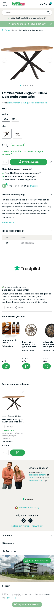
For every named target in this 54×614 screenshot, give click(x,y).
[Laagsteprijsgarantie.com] (19, 4)
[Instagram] (23, 520)
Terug (7, 30)
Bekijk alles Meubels (38, 102)
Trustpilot (34, 186)
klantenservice (35, 480)
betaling (42, 475)
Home (14, 30)
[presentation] (4, 60)
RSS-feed (11, 598)
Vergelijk (9, 307)
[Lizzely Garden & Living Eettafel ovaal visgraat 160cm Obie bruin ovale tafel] (13, 401)
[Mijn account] (41, 4)
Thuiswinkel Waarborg (29, 507)
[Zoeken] (48, 12)
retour (32, 477)
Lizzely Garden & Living (17, 102)
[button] (20, 85)
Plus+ (4, 598)
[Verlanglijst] (45, 4)
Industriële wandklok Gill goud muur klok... (30, 344)
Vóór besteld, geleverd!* (23, 173)
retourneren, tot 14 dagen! (20, 176)
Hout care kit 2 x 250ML (9, 341)
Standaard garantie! (20, 179)
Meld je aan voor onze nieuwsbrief (27, 526)
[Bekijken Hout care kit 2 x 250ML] (11, 330)
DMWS (47, 594)
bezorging (33, 475)
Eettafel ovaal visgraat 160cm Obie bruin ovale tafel (13, 420)
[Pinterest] (30, 520)
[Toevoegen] (6, 366)
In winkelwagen (30, 161)
